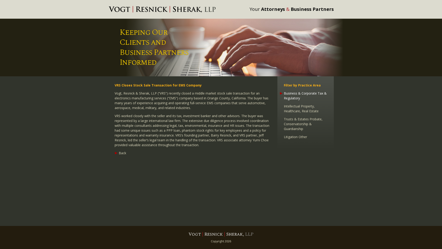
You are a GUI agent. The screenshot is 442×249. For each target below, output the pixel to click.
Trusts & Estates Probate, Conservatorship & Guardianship (303, 124)
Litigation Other (295, 137)
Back (122, 153)
